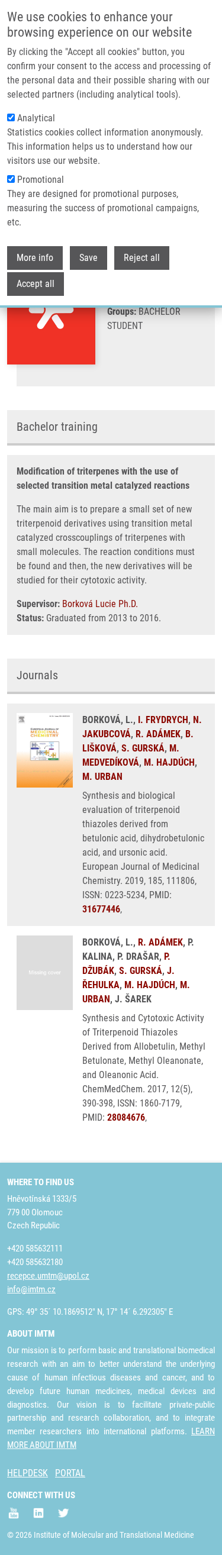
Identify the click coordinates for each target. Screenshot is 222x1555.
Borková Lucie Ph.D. (100, 603)
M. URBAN (102, 776)
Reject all (142, 257)
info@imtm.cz (31, 1289)
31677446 (101, 909)
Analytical (36, 118)
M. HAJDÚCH (169, 762)
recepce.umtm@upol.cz (48, 1275)
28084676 (126, 1117)
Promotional (40, 179)
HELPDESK (27, 1473)
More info (35, 257)
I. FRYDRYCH (163, 719)
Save (88, 257)
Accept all (35, 283)
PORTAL (70, 1473)
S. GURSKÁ (143, 748)
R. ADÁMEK (158, 734)
